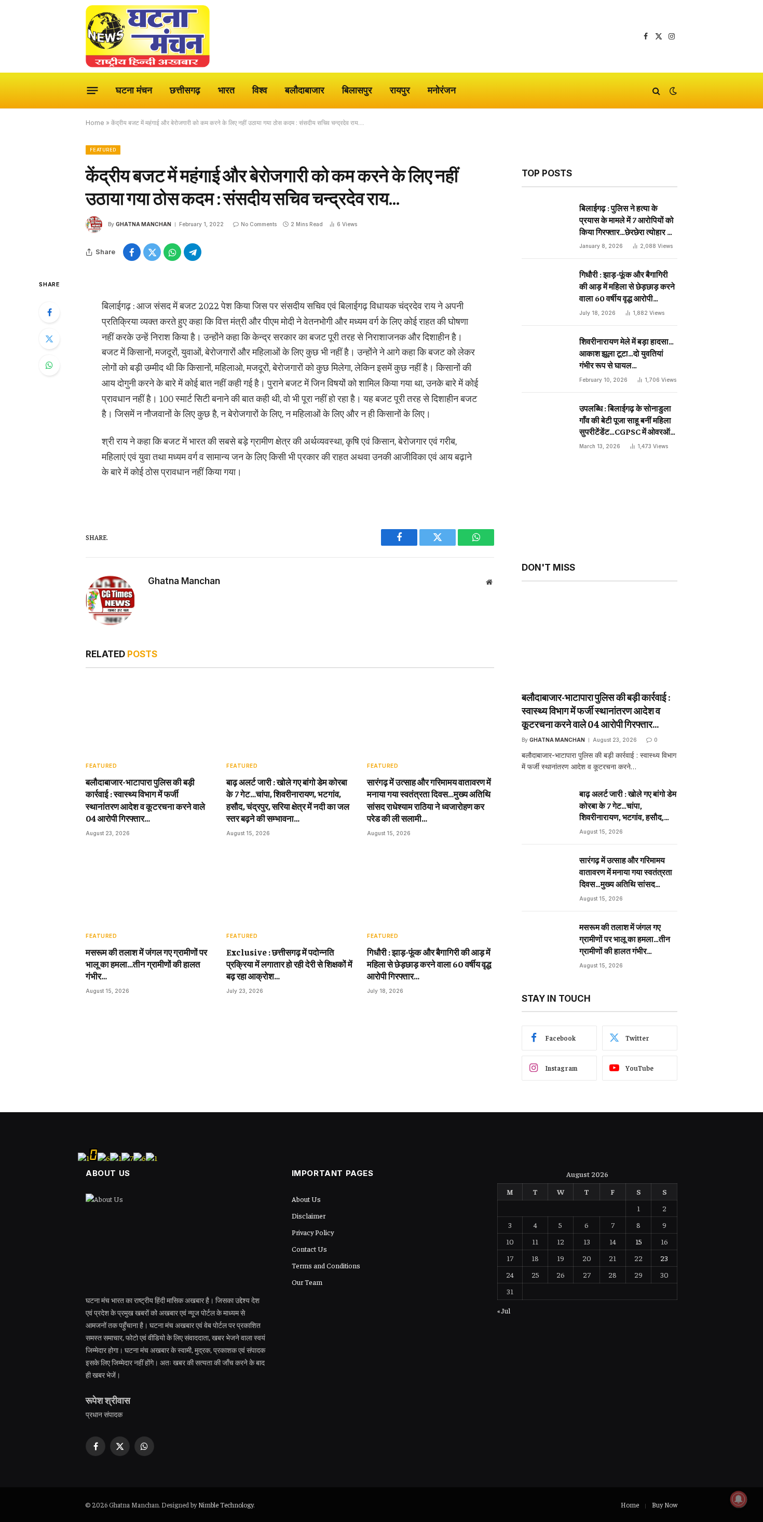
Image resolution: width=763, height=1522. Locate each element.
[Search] (656, 90)
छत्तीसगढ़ (185, 90)
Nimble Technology (225, 1504)
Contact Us (309, 1248)
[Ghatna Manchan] (148, 36)
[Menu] (92, 90)
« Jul (503, 1310)
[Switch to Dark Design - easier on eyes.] (672, 91)
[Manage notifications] (738, 1499)
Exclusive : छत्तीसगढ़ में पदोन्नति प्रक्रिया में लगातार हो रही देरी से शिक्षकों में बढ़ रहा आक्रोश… (289, 963)
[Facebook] (49, 312)
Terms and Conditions (326, 1265)
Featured (103, 150)
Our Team (307, 1281)
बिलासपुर (357, 90)
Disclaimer (308, 1215)
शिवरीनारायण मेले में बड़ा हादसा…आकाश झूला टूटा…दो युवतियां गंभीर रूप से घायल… (626, 353)
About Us (306, 1198)
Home (95, 123)
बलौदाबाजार (304, 90)
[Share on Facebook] (132, 252)
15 (638, 1241)
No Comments (259, 224)
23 (664, 1258)
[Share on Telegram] (192, 252)
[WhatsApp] (49, 365)
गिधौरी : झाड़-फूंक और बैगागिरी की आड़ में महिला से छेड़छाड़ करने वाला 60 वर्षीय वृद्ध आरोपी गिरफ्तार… (429, 963)
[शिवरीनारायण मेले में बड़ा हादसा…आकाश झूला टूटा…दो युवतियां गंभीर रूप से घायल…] (546, 358)
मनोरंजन (442, 90)
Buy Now (664, 1504)
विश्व (259, 90)
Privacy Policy (313, 1232)
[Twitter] (49, 338)
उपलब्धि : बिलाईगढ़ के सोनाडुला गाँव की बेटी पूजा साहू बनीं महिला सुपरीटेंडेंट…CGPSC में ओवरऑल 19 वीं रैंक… (627, 420)
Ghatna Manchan (143, 224)
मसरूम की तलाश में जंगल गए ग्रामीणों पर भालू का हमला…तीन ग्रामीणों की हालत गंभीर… (146, 963)
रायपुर (400, 90)
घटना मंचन (134, 90)
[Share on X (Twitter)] (152, 252)
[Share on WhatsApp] (172, 252)
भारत (226, 90)
